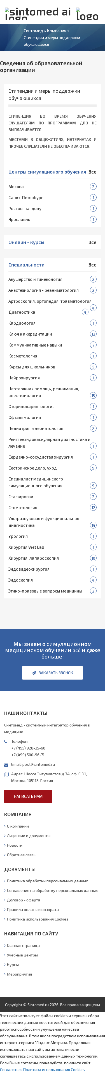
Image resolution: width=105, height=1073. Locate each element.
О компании (18, 826)
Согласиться (11, 1069)
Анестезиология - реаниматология (43, 290)
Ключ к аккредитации (30, 333)
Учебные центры (22, 955)
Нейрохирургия (24, 377)
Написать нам (28, 796)
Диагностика (21, 312)
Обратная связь (21, 854)
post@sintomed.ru (38, 764)
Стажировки (20, 496)
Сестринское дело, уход (32, 467)
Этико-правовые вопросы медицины (45, 590)
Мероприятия (19, 974)
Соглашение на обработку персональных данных (52, 890)
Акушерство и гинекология (35, 279)
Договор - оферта (23, 899)
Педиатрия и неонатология (35, 428)
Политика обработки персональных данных (47, 880)
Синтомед (33, 30)
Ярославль (19, 219)
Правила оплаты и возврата (33, 909)
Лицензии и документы (28, 835)
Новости (14, 845)
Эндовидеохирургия (29, 568)
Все (92, 171)
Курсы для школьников (31, 366)
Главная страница (23, 945)
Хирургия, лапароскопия (33, 558)
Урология (18, 536)
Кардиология (22, 322)
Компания (56, 30)
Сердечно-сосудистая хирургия (40, 456)
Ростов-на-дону (24, 208)
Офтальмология (24, 417)
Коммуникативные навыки (35, 344)
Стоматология (22, 507)
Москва (16, 186)
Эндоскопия (20, 579)
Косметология (22, 355)
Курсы (13, 964)
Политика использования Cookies (38, 919)
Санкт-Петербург (25, 197)
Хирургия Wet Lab (26, 547)
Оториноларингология (31, 406)
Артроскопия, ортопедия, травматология (50, 301)
